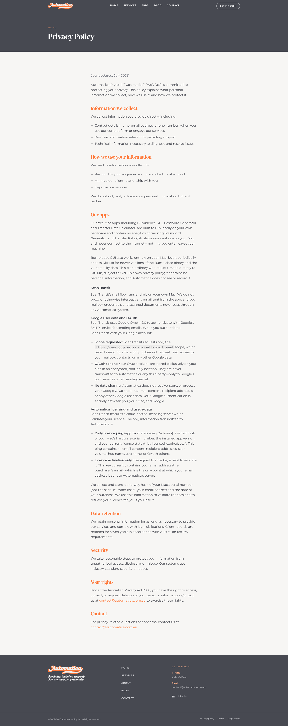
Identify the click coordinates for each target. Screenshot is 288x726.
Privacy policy (207, 718)
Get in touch (228, 6)
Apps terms (234, 718)
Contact (173, 5)
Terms (221, 718)
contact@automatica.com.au (122, 600)
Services (130, 5)
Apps (145, 5)
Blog (158, 5)
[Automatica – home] (60, 6)
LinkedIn (181, 696)
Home (114, 5)
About (126, 683)
